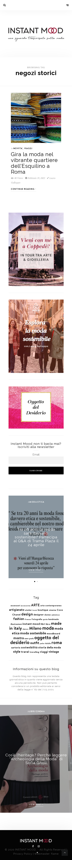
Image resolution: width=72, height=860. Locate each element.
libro (48, 623)
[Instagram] (39, 846)
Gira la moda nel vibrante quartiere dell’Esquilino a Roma (34, 163)
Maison (25, 629)
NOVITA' (18, 148)
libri (43, 624)
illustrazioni (16, 623)
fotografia (36, 619)
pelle (42, 643)
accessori (15, 605)
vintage (54, 651)
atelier (28, 609)
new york (29, 638)
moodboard (53, 633)
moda (48, 627)
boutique (43, 610)
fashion (18, 618)
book (34, 610)
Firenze (28, 619)
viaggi (44, 652)
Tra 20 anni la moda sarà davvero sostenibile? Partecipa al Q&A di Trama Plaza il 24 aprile (36, 537)
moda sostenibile (33, 633)
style (16, 651)
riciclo (48, 643)
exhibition (55, 615)
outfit (34, 642)
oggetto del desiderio (34, 640)
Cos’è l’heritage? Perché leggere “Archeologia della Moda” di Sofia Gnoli (36, 759)
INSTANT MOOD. (26, 849)
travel (25, 652)
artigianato (16, 609)
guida (45, 619)
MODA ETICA (36, 501)
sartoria (15, 647)
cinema (52, 609)
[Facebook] (33, 846)
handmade (53, 619)
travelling (34, 651)
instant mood (31, 624)
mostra (18, 638)
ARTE (35, 605)
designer (38, 614)
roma (56, 642)
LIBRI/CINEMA (37, 711)
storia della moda (49, 647)
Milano (35, 628)
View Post (35, 570)
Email (36, 454)
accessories (25, 605)
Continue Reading (23, 189)
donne (47, 614)
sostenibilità (29, 647)
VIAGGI (28, 148)
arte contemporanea (50, 605)
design (27, 614)
